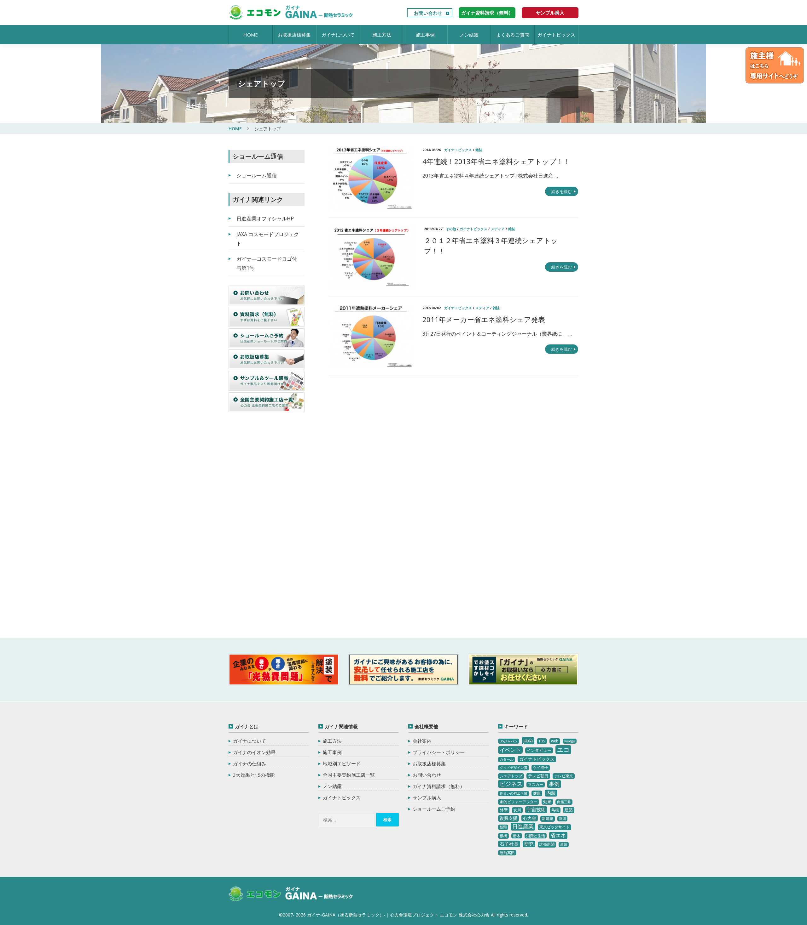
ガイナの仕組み (249, 763)
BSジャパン (509, 741)
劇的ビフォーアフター (518, 801)
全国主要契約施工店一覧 (349, 775)
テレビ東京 (563, 776)
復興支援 (508, 818)
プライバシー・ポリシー (439, 752)
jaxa (528, 740)
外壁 (504, 810)
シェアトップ (511, 776)
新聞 (503, 827)
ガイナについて (338, 34)
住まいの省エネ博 (513, 793)
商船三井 (564, 802)
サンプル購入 (550, 12)
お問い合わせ (428, 13)
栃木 (516, 835)
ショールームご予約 (434, 809)
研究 (529, 844)
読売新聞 (546, 844)
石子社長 (509, 844)
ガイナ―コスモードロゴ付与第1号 (266, 263)
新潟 (562, 818)
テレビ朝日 (538, 776)
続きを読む (561, 191)
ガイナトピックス (556, 34)
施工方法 (381, 34)
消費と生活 (535, 835)
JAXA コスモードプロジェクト (267, 239)
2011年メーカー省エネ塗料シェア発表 (483, 319)
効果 (547, 801)
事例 (554, 783)
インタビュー (539, 750)
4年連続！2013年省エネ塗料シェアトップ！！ (496, 161)
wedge (569, 741)
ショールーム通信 (256, 175)
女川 (517, 810)
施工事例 (425, 34)
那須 (563, 844)
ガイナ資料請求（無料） (487, 12)
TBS (541, 741)
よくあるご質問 (512, 34)
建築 (569, 810)
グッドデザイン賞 (513, 767)
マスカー (535, 784)
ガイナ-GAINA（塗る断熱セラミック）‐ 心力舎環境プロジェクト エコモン (291, 894)
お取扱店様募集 (294, 34)
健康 (537, 793)
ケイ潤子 (540, 767)
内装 (551, 793)
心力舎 (529, 818)
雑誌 (478, 149)
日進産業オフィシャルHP (265, 218)
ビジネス (511, 783)
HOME (250, 34)
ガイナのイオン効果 (254, 752)
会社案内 (422, 741)
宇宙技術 (536, 809)
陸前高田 (507, 852)
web (555, 741)
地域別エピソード (342, 763)
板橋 (503, 835)
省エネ (558, 835)
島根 (555, 810)
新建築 (547, 818)
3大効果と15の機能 (254, 775)
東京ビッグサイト (554, 827)
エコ (563, 749)
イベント (510, 749)
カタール (507, 759)
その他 (451, 228)
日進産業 (523, 826)
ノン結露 (469, 34)
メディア (498, 228)
